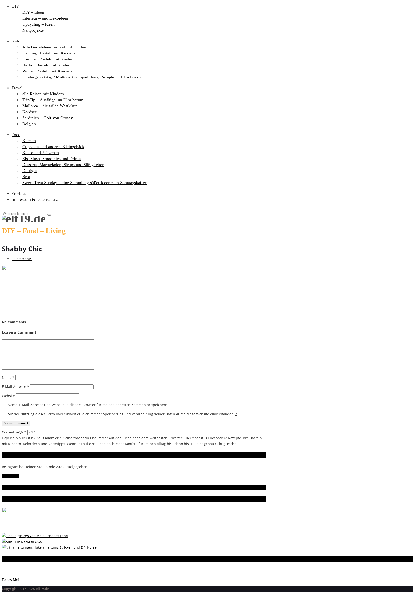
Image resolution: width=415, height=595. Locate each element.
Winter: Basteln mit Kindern (47, 71)
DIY (15, 6)
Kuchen (29, 140)
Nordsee (29, 111)
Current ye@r (14, 432)
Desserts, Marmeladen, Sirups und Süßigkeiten (63, 164)
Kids (16, 41)
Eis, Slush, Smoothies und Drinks (51, 158)
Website (8, 395)
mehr (231, 443)
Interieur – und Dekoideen (45, 18)
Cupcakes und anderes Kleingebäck (53, 146)
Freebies (19, 193)
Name (8, 377)
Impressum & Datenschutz (35, 199)
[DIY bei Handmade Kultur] (49, 547)
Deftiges (29, 170)
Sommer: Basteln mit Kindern (48, 59)
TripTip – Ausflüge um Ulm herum (52, 99)
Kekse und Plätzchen (40, 152)
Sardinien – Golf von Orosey (47, 117)
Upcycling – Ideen (38, 24)
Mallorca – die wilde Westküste (50, 105)
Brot (26, 176)
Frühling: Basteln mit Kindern (48, 53)
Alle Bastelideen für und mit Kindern (54, 47)
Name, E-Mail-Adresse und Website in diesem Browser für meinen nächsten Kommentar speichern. (88, 405)
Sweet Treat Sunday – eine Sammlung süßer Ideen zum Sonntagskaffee (84, 182)
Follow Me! (10, 476)
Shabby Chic (22, 248)
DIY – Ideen (33, 12)
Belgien (29, 123)
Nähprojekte (33, 30)
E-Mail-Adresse (15, 386)
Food (16, 134)
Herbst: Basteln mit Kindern (47, 65)
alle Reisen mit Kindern (43, 93)
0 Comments (22, 259)
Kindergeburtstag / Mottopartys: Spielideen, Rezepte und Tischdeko (81, 77)
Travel (17, 87)
